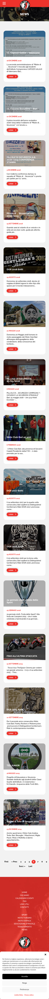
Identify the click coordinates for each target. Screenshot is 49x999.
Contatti (24, 907)
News (24, 930)
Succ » (22, 866)
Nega (24, 983)
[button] (45, 954)
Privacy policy (29, 995)
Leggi (11, 76)
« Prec (14, 862)
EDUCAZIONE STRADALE (24, 924)
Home (24, 892)
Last (30, 866)
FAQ (24, 901)
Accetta (24, 976)
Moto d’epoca (24, 921)
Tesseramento (24, 927)
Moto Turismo (24, 918)
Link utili (24, 904)
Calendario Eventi (24, 898)
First (6, 862)
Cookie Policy (18, 995)
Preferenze (24, 989)
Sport (24, 915)
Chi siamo (24, 895)
